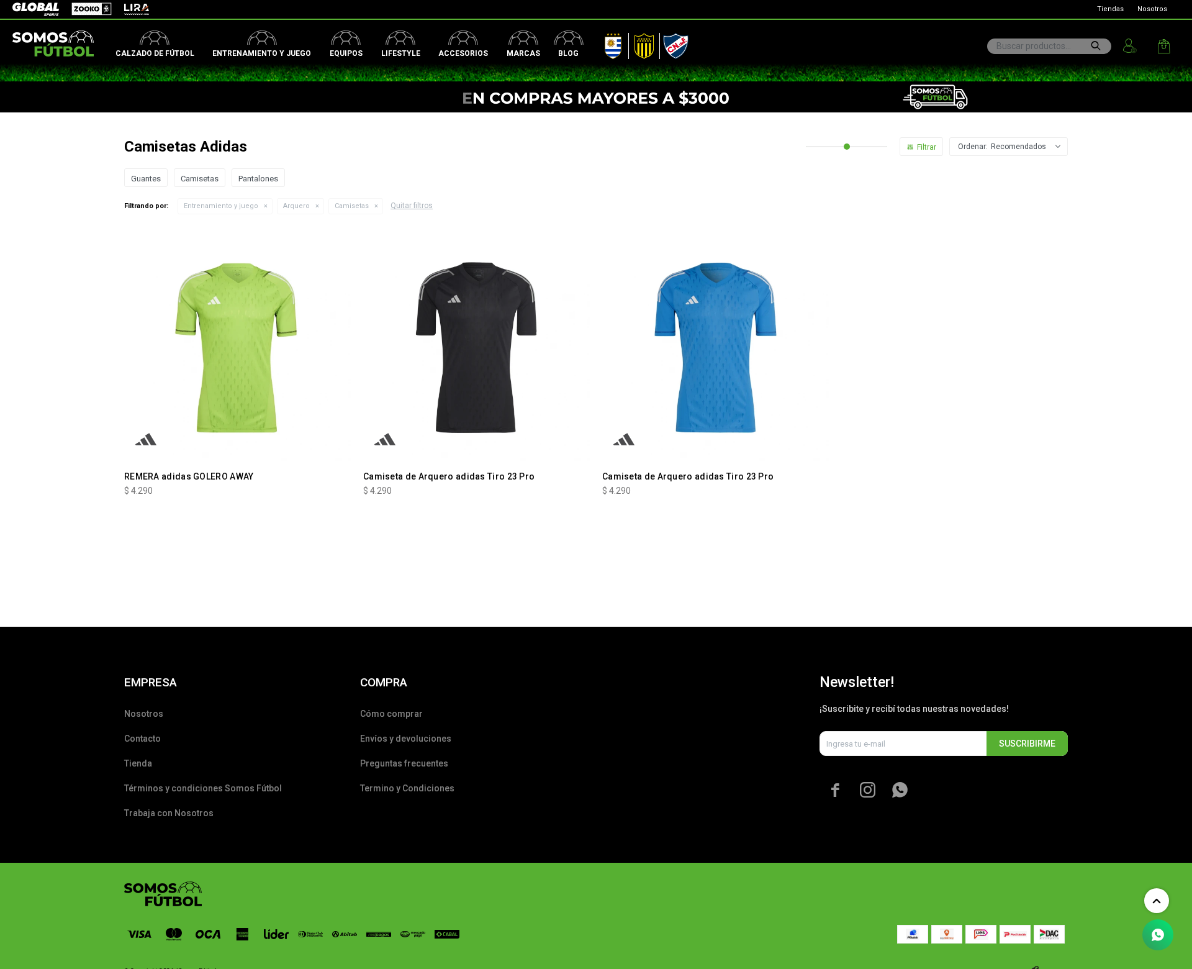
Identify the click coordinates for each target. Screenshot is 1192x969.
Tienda (138, 763)
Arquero (296, 206)
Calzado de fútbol (154, 53)
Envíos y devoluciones (405, 739)
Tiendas (1110, 9)
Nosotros (1152, 9)
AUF (604, 43)
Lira (130, 9)
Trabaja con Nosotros (169, 813)
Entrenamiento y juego (261, 53)
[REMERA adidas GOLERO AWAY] (237, 347)
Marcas (523, 53)
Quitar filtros (412, 205)
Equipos (346, 53)
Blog (568, 53)
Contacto (142, 739)
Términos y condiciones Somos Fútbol (203, 788)
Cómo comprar (391, 714)
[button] (1095, 46)
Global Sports (34, 9)
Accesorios (463, 53)
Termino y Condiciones (407, 788)
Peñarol (640, 43)
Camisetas (352, 206)
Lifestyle (400, 53)
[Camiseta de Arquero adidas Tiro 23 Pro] (476, 347)
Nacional (673, 43)
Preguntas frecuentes (404, 763)
